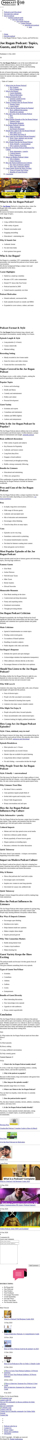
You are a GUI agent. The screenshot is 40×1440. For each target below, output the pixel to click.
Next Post (3, 1138)
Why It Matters (15, 159)
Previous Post (4, 1125)
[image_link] (20, 1172)
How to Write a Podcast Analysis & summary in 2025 (21, 1349)
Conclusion (9, 174)
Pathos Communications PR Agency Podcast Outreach (17, 1205)
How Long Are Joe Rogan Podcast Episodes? (20, 136)
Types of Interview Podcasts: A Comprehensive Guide (21, 1334)
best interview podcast (11, 14)
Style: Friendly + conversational (20, 144)
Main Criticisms (15, 127)
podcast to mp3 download (21, 739)
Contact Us (7, 1428)
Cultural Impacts (15, 153)
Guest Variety (14, 106)
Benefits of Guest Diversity (18, 172)
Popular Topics (15, 104)
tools (30, 27)
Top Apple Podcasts (22, 21)
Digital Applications (16, 1439)
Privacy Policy (9, 1430)
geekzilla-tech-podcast (32, 25)
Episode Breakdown (16, 140)
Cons (11, 117)
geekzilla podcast (28, 435)
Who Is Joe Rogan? (12, 91)
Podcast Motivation (16, 95)
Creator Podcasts (26, 23)
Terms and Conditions (11, 1432)
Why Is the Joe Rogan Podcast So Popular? (20, 108)
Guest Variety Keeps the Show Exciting (18, 168)
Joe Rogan (6, 206)
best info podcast (17, 19)
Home (6, 34)
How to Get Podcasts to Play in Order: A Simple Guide (22, 1364)
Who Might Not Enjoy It (18, 134)
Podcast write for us (10, 1426)
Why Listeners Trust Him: (18, 146)
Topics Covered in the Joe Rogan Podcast (19, 102)
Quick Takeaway (15, 155)
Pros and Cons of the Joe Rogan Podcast (19, 114)
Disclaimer (7, 1433)
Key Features (14, 87)
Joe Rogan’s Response (17, 129)
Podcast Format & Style (13, 97)
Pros (11, 115)
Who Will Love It (15, 132)
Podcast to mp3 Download (12, 12)
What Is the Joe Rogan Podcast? (16, 85)
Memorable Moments (17, 123)
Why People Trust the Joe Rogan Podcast (19, 142)
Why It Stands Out (16, 89)
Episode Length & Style (17, 99)
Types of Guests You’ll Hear (19, 170)
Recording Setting (16, 100)
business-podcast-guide (15, 18)
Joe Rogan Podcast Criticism (15, 125)
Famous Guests (15, 121)
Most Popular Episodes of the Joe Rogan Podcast (22, 119)
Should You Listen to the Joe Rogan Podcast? (20, 131)
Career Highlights (15, 93)
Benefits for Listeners (17, 112)
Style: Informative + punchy (19, 151)
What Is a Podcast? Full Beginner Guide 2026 (15, 1181)
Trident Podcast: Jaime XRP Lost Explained (14, 1229)
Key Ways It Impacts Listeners (20, 164)
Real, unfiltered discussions (18, 110)
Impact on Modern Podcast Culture (17, 157)
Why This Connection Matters (19, 166)
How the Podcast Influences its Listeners (19, 163)
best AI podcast (9, 16)
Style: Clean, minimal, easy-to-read (21, 138)
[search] (1, 31)
